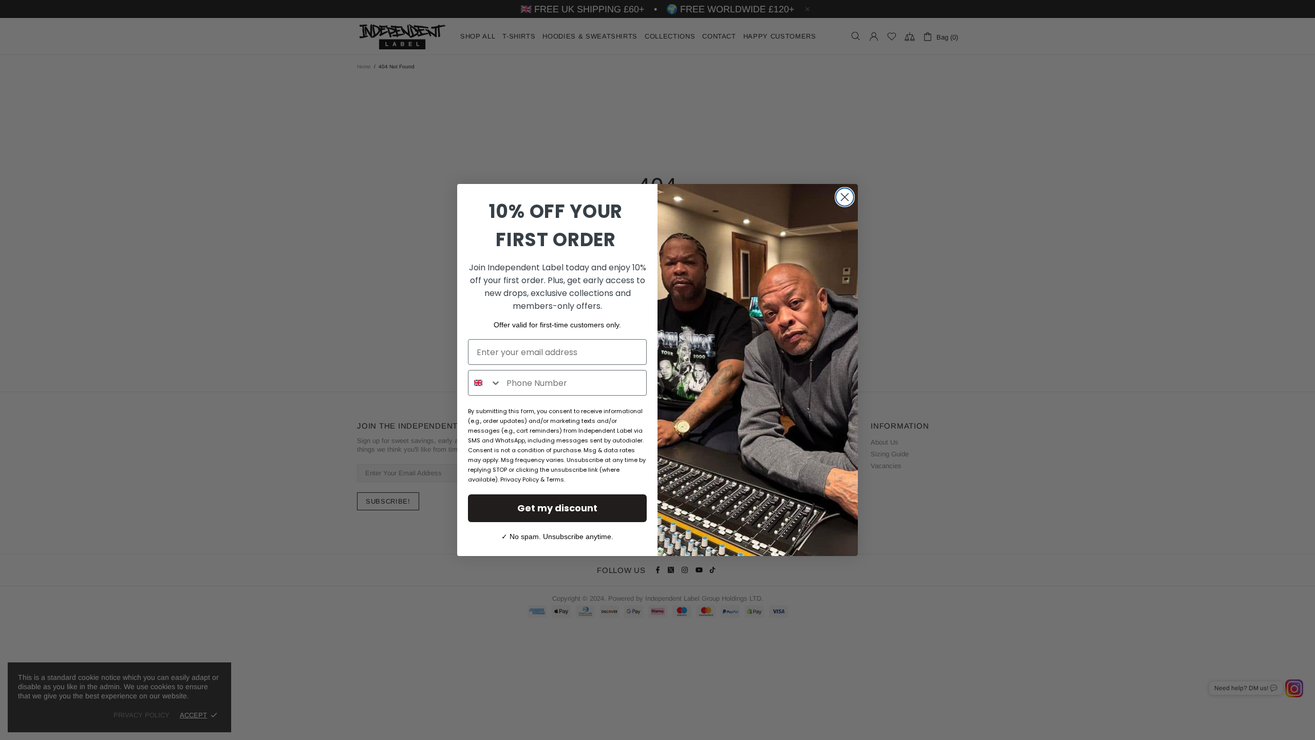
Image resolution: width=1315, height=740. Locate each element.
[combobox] (484, 383)
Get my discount (557, 508)
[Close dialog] (845, 197)
